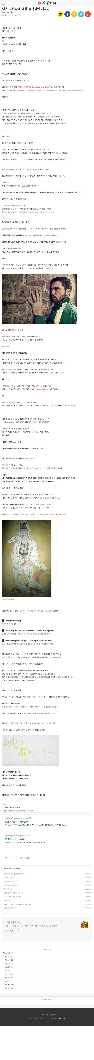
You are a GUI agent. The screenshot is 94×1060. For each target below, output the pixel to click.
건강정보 (8, 960)
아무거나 (9, 985)
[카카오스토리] (74, 14)
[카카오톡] (60, 14)
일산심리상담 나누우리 (15, 839)
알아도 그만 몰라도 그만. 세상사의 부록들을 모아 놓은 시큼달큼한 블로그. (32, 926)
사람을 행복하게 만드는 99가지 (12, 893)
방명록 (54, 1015)
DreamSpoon (60, 1018)
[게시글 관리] (12, 858)
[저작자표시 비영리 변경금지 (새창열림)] (29, 858)
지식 (7, 970)
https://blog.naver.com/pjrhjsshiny (15, 836)
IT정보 (8, 967)
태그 (47, 1015)
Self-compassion (9, 807)
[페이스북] (67, 14)
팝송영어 (8, 977)
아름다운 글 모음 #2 (9, 881)
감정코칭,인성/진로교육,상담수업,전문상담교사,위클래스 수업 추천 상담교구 (35, 825)
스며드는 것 (6, 900)
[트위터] (81, 14)
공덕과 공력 (6, 889)
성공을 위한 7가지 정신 (10, 885)
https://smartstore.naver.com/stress (16, 818)
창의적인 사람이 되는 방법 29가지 (13, 874)
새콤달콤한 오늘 (13, 922)
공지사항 (41, 1015)
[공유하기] (9, 858)
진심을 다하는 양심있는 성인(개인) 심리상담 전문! (25, 842)
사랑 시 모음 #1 (7, 878)
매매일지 (9, 988)
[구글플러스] (88, 14)
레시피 (8, 981)
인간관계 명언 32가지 (9, 908)
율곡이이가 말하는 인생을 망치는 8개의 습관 (16, 904)
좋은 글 (4, 15)
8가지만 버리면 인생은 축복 (11, 896)
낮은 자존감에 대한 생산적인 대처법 (14, 811)
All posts (8, 953)
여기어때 (8, 974)
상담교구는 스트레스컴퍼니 (17, 821)
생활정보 (8, 963)
